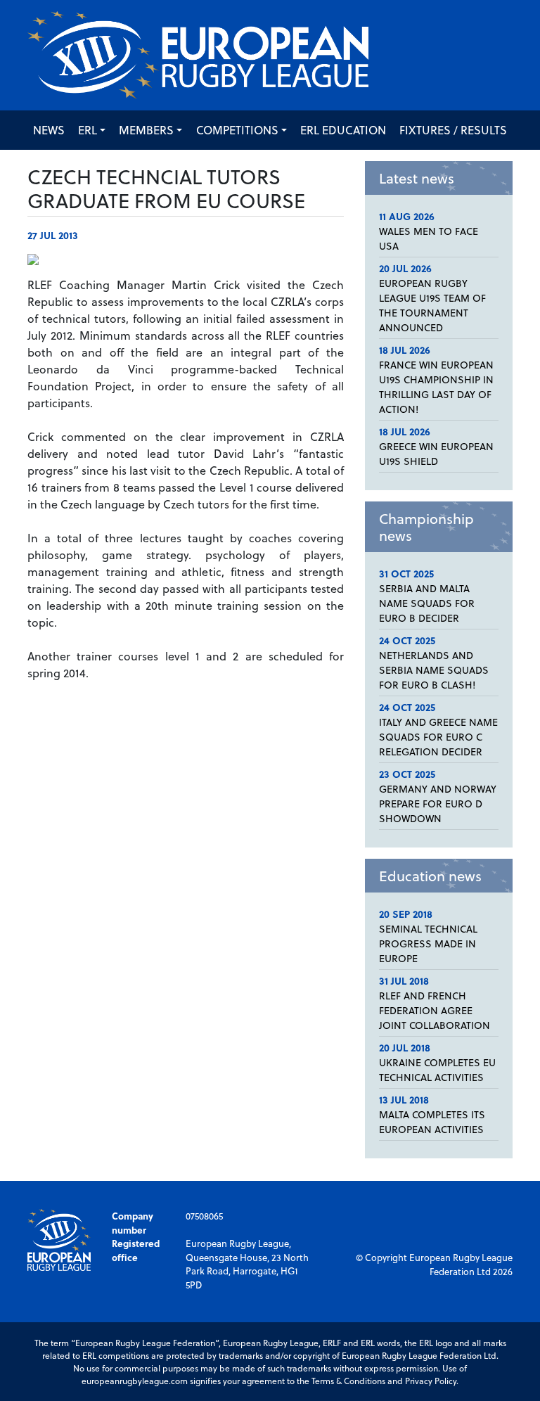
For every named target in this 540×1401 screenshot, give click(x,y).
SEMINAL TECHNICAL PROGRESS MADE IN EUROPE (428, 943)
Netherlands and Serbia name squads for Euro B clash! (434, 670)
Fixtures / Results (453, 130)
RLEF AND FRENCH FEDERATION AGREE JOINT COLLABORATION (434, 1010)
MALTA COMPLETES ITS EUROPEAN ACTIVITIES (432, 1122)
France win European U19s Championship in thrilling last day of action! (436, 386)
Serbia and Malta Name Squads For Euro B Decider (427, 603)
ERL (87, 130)
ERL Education (343, 130)
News (49, 130)
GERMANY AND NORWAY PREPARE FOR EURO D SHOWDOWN (437, 803)
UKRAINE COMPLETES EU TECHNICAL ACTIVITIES (437, 1070)
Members (146, 130)
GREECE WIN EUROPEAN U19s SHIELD (436, 453)
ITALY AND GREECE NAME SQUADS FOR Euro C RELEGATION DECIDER (438, 737)
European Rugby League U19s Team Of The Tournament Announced (432, 305)
